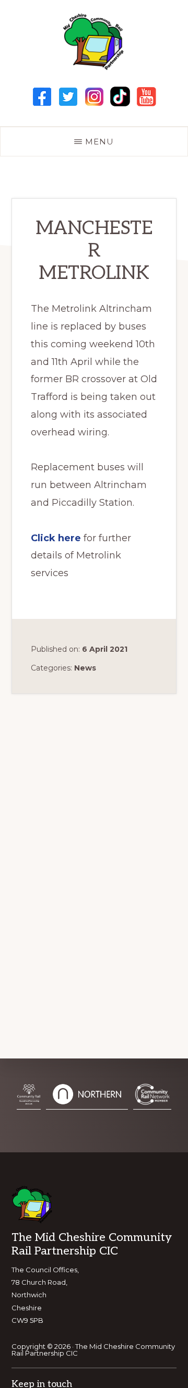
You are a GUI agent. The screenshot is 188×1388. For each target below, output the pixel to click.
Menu (99, 142)
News (85, 668)
